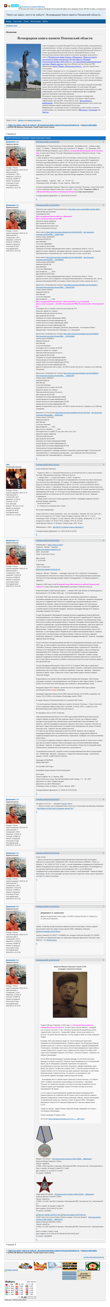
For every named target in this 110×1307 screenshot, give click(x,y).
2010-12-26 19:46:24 (52, 205)
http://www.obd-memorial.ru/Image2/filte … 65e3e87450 (55, 287)
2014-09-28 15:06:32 (52, 799)
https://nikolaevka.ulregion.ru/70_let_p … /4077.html (66, 1119)
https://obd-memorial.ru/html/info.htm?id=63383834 (80, 334)
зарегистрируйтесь (34, 120)
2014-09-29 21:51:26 (52, 853)
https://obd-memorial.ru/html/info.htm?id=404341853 (64, 232)
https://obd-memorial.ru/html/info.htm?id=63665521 (80, 373)
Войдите (21, 120)
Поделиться (40, 142)
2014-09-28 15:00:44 (52, 540)
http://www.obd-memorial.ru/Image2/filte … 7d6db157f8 (55, 375)
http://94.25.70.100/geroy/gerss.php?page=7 (68, 527)
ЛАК (7, 465)
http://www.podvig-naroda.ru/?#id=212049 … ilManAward (74, 1194)
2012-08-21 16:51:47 (52, 464)
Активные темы (11, 25)
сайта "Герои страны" (55, 545)
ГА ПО (64, 804)
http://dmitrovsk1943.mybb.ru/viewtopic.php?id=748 (55, 808)
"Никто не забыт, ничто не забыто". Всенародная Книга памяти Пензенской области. (43, 125)
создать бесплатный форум (94, 1257)
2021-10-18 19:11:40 (52, 960)
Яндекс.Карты (52, 940)
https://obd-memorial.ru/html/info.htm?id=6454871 (80, 285)
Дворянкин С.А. (12, 142)
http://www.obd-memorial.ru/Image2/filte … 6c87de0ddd (55, 336)
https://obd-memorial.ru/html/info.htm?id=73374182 (72, 412)
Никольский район (89, 125)
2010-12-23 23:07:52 (52, 142)
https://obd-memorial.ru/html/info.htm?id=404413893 (64, 257)
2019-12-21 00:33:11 (52, 906)
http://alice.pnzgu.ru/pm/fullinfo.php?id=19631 (84, 209)
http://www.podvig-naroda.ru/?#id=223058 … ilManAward (72, 1159)
